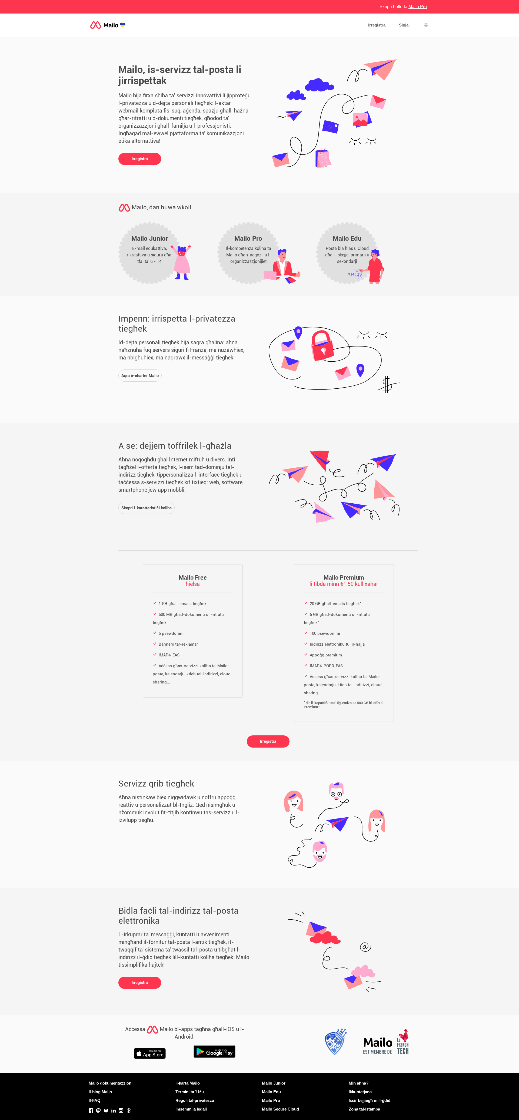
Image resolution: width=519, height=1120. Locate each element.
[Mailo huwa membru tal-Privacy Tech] (334, 1043)
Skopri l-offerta (403, 6)
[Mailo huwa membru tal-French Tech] (385, 1043)
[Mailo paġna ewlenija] (108, 25)
